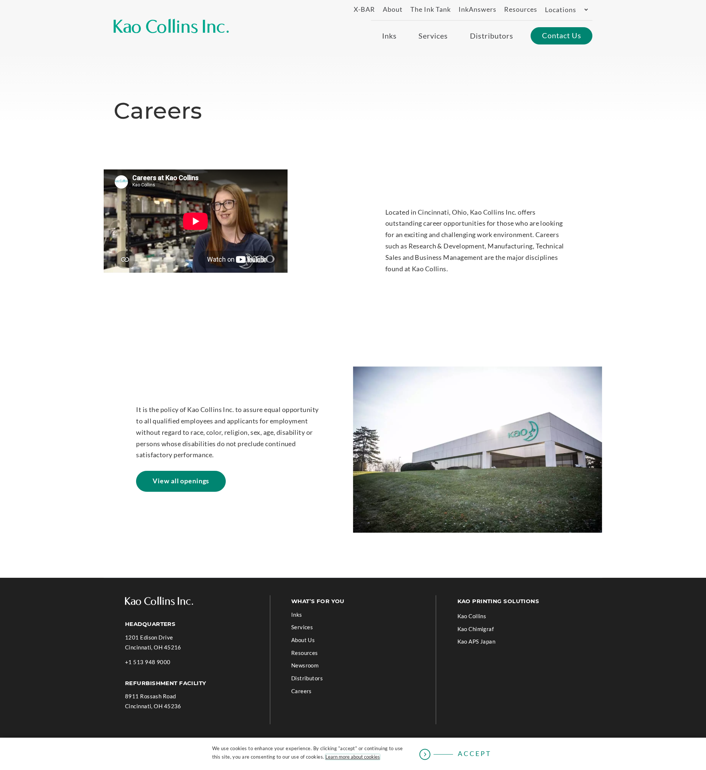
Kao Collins (471, 616)
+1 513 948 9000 (148, 662)
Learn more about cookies (352, 757)
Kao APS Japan (487, 643)
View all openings (183, 484)
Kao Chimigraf (486, 630)
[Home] (171, 26)
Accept (475, 754)
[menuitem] (361, 10)
